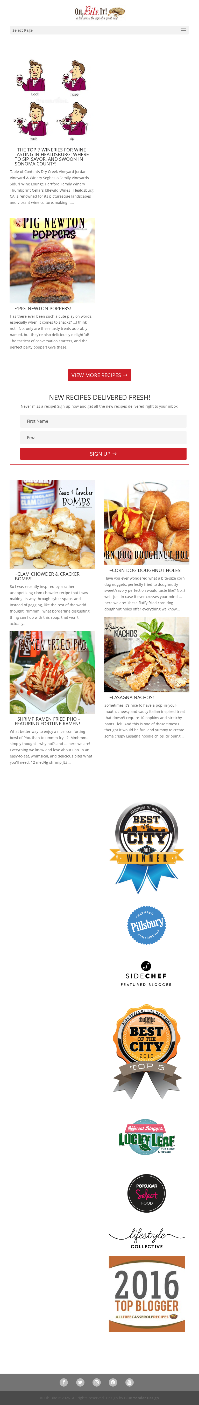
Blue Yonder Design (141, 1397)
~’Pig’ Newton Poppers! (43, 308)
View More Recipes (96, 375)
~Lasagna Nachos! (131, 697)
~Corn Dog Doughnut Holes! (145, 570)
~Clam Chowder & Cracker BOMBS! (47, 576)
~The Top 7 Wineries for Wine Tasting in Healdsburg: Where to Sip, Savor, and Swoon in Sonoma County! (52, 157)
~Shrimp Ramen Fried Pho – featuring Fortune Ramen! (47, 721)
